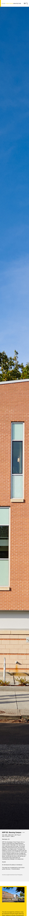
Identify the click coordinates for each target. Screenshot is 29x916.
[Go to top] (26, 909)
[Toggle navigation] (25, 3)
